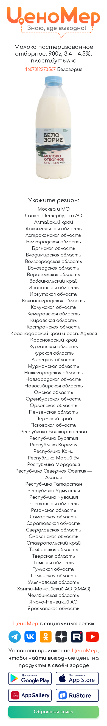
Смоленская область (53, 536)
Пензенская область (53, 412)
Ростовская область (54, 503)
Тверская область (53, 556)
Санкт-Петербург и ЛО (53, 215)
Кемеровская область (53, 314)
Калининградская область (53, 300)
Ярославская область (54, 608)
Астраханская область (53, 235)
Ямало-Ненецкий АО (53, 602)
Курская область (53, 353)
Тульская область (54, 569)
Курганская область (53, 346)
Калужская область (54, 307)
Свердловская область (53, 530)
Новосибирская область (53, 386)
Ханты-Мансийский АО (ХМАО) (53, 589)
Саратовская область (54, 523)
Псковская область (53, 425)
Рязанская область (53, 510)
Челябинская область (53, 595)
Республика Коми (53, 451)
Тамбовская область (53, 549)
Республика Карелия (53, 445)
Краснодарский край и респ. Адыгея (53, 333)
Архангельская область (54, 228)
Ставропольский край (54, 543)
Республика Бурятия (53, 438)
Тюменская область (53, 575)
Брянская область (53, 248)
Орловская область (53, 405)
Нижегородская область (53, 373)
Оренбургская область (53, 399)
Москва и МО (54, 209)
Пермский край (53, 418)
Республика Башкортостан (53, 431)
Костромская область (53, 327)
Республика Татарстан (53, 484)
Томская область (53, 562)
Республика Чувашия (53, 497)
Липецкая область (53, 359)
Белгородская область (53, 242)
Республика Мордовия (53, 464)
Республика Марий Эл (53, 458)
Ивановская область (54, 287)
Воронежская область (53, 274)
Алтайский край (53, 222)
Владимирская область (53, 255)
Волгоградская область (53, 261)
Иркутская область (54, 294)
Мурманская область (53, 366)
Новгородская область (53, 379)
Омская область (53, 392)
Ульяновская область (53, 582)
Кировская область (53, 320)
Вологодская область (53, 268)
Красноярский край (53, 340)
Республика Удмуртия (53, 490)
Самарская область (53, 517)
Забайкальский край (53, 281)
